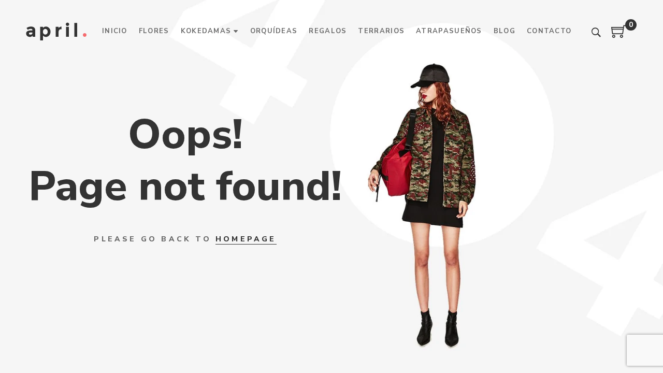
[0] (619, 35)
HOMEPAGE (246, 239)
